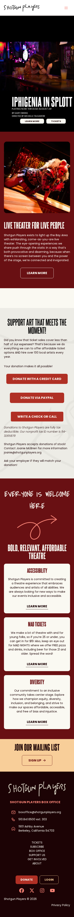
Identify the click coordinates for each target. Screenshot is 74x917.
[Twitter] (31, 890)
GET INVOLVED (37, 859)
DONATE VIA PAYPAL (37, 397)
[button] (32, 121)
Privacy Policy (61, 905)
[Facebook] (21, 890)
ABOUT (37, 863)
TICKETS (37, 843)
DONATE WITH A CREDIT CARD (37, 379)
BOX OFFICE (37, 851)
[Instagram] (42, 890)
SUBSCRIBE (37, 847)
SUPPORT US (37, 855)
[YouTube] (52, 890)
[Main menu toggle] (66, 8)
